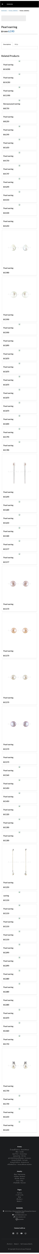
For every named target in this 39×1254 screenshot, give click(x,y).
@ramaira (21, 1219)
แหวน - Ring (19, 1180)
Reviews (19, 1193)
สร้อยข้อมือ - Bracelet (19, 1183)
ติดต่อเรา (19, 1201)
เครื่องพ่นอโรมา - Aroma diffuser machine (19, 1164)
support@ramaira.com (20, 1215)
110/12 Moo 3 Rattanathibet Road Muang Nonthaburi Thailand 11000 (20, 1211)
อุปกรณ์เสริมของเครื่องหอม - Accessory (19, 1158)
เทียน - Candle (19, 1152)
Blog (19, 1197)
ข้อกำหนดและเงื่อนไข (26, 1244)
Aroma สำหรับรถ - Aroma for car (19, 1162)
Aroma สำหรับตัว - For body (20, 1160)
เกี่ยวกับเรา (19, 1199)
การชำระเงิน (19, 1195)
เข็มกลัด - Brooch (19, 1178)
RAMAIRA (10, 4)
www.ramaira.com (20, 1217)
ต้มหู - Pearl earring (19, 1174)
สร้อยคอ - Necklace (19, 1176)
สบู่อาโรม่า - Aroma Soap (19, 1154)
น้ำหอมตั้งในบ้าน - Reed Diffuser (19, 1149)
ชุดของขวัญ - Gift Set (19, 1156)
